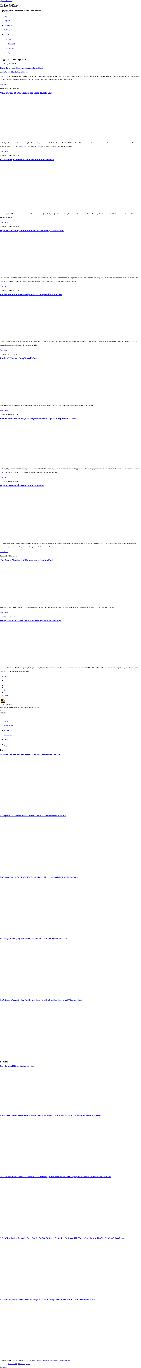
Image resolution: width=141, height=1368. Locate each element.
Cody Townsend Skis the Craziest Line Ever (21, 68)
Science (10, 39)
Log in (28, 1364)
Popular (6, 746)
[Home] (70, 1)
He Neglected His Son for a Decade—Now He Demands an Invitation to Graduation (33, 816)
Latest (5, 744)
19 (4, 689)
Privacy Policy (8, 726)
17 (4, 685)
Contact (37, 1360)
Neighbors (7, 21)
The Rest (6, 34)
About (6, 721)
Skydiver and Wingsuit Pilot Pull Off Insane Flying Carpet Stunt (32, 230)
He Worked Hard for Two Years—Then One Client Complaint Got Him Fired (30, 754)
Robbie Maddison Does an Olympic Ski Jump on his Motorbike (31, 294)
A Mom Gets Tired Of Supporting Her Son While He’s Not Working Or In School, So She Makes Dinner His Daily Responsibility (50, 1115)
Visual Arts (11, 48)
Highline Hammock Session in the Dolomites (22, 485)
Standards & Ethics (52, 1360)
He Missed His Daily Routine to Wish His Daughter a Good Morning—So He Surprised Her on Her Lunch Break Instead (47, 1300)
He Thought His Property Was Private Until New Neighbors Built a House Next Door (33, 939)
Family (6, 16)
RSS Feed (21, 1364)
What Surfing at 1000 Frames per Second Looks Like (26, 93)
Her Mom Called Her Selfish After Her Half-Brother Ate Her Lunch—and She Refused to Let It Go (39, 877)
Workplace (7, 11)
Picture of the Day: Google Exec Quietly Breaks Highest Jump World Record (38, 418)
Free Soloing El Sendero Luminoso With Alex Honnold (27, 159)
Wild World (11, 44)
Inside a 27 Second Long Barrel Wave (18, 358)
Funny (10, 53)
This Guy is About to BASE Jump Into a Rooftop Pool (26, 560)
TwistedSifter (30, 1360)
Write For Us (8, 735)
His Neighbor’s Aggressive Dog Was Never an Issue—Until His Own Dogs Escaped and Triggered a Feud (41, 1000)
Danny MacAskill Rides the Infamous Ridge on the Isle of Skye (30, 620)
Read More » (4, 84)
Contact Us (7, 739)
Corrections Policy (64, 1360)
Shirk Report (8, 30)
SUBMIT (7, 730)
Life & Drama (8, 25)
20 (4, 691)
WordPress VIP (12, 1364)
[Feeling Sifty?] (4, 1367)
